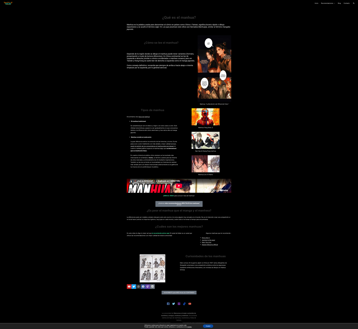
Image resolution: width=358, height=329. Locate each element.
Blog (339, 3)
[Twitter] (173, 303)
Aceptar (208, 326)
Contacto (347, 3)
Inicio (316, 3)
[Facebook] (168, 303)
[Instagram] (179, 303)
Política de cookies (164, 322)
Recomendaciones (327, 3)
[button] (354, 3)
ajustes (189, 327)
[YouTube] (189, 303)
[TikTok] (184, 303)
